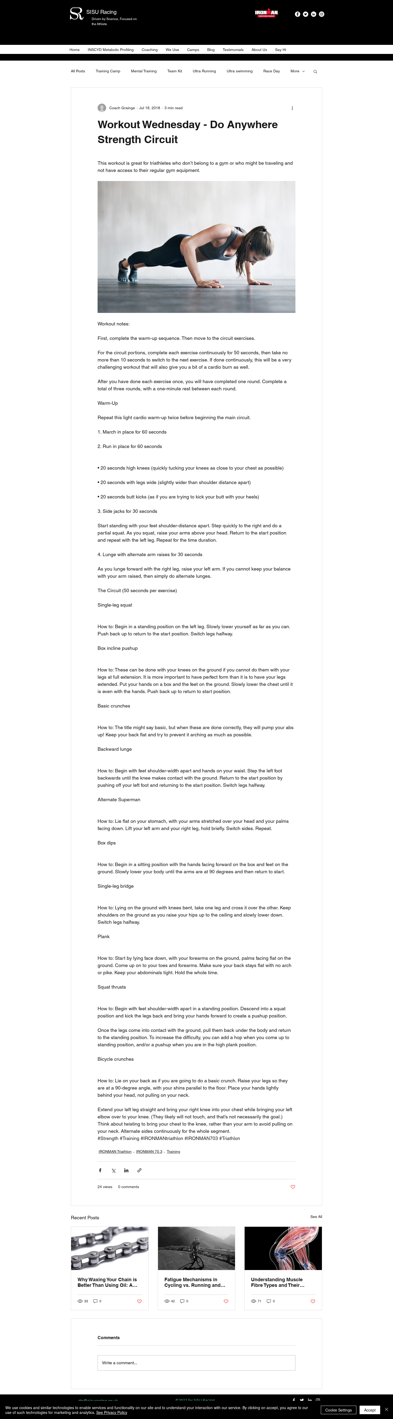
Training (173, 1151)
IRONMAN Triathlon (115, 1151)
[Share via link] (139, 1170)
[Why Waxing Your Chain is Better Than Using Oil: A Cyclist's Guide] (109, 1248)
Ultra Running (204, 71)
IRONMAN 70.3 (149, 1151)
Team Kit (174, 71)
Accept (370, 1410)
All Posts (78, 71)
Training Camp (108, 71)
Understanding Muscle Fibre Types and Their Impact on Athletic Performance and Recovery (282, 1282)
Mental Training (144, 71)
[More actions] (292, 108)
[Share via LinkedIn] (126, 1170)
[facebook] (297, 14)
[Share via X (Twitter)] (113, 1170)
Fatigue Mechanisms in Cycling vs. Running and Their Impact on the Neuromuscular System (192, 1282)
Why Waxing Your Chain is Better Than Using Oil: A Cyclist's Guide (107, 1282)
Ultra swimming (240, 71)
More (295, 71)
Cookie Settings (338, 1410)
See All (316, 1216)
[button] (315, 71)
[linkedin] (313, 14)
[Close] (386, 1410)
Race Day (271, 71)
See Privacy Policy (111, 1412)
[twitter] (305, 14)
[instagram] (321, 14)
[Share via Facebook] (100, 1170)
